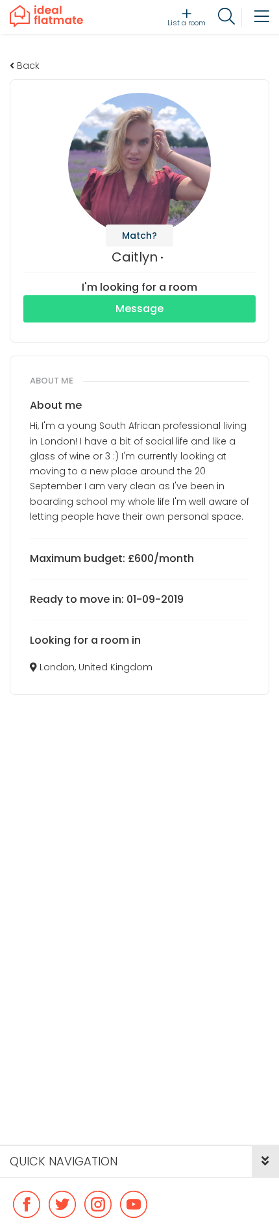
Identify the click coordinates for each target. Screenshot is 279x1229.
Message (139, 308)
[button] (265, 1161)
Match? (139, 235)
